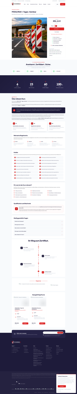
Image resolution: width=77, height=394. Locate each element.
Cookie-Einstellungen (51, 392)
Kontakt (49, 4)
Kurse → (62, 4)
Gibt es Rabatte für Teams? (19, 234)
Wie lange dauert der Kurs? (19, 224)
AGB (42, 392)
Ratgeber (44, 4)
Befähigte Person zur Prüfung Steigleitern (37, 365)
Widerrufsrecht (46, 392)
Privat (52, 25)
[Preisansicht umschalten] (55, 26)
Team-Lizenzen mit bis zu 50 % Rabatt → (56, 34)
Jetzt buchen (56, 28)
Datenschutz (39, 392)
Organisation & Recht (49, 355)
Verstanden (62, 386)
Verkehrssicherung (48, 358)
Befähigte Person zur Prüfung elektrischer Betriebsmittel (37, 363)
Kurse (28, 4)
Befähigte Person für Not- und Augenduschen (37, 356)
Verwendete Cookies (61, 389)
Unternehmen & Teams (34, 4)
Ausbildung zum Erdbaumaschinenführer (36, 350)
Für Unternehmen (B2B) (59, 349)
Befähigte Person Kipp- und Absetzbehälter (37, 360)
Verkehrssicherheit (15, 9)
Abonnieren (60, 332)
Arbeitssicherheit (48, 349)
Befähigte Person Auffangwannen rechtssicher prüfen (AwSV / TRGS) (38, 353)
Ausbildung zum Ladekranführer (37, 351)
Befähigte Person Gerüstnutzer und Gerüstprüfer (38, 358)
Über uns (40, 4)
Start (25, 4)
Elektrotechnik (48, 352)
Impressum (35, 392)
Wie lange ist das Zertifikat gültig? (20, 231)
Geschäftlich (60, 25)
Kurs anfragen (57, 31)
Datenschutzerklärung (47, 335)
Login (57, 4)
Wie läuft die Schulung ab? (19, 221)
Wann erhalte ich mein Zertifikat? (20, 227)
